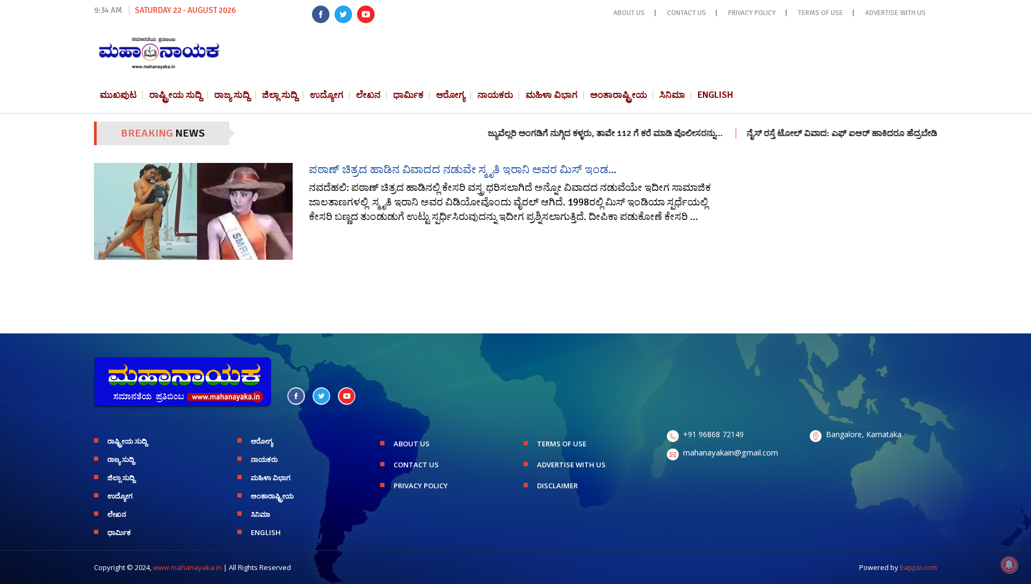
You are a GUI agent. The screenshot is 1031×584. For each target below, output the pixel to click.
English (715, 95)
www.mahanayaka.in (187, 567)
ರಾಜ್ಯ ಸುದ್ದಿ (232, 95)
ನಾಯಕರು (495, 95)
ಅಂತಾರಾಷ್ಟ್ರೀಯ (618, 95)
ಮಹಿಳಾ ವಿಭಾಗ (552, 95)
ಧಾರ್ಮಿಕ (408, 95)
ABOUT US (629, 13)
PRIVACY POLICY (752, 13)
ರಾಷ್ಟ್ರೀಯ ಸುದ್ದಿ (175, 95)
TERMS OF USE (820, 13)
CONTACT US (686, 13)
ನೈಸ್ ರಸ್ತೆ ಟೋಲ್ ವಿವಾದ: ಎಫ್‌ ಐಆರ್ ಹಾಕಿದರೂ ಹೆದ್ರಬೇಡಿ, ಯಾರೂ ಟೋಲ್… (854, 133)
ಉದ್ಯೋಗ (327, 95)
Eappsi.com (918, 567)
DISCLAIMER (557, 485)
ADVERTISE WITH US (895, 13)
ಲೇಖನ (368, 95)
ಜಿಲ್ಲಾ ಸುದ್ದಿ (279, 95)
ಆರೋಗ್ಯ (450, 95)
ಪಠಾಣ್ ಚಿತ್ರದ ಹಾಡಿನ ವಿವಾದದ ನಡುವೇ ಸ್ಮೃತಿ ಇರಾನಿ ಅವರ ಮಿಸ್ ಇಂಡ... (462, 169)
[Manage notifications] (1009, 564)
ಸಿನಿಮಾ (672, 95)
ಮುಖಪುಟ (118, 95)
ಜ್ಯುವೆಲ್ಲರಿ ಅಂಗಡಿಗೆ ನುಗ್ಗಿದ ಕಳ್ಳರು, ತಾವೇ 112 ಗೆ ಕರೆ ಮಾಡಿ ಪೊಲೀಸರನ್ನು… (585, 133)
